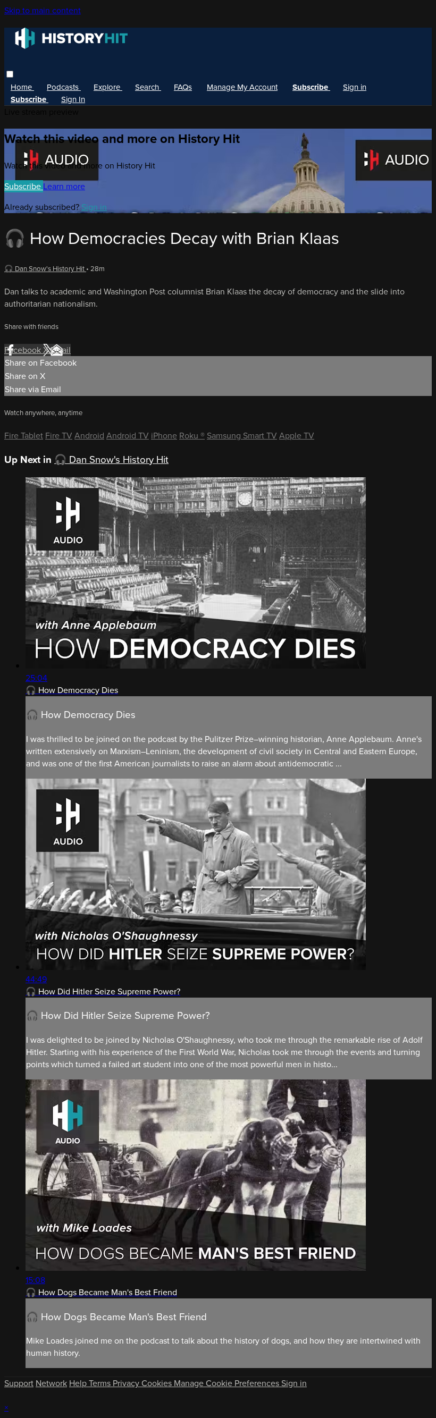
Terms (101, 1383)
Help (79, 1383)
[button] (9, 74)
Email (61, 350)
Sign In (73, 99)
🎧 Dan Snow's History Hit (45, 269)
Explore (108, 87)
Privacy (127, 1383)
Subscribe (23, 186)
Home (22, 87)
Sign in (354, 87)
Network (51, 1383)
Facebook (23, 350)
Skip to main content (42, 10)
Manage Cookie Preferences (227, 1383)
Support (18, 1383)
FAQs (183, 87)
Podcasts (64, 87)
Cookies (157, 1383)
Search (148, 87)
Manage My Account (242, 87)
